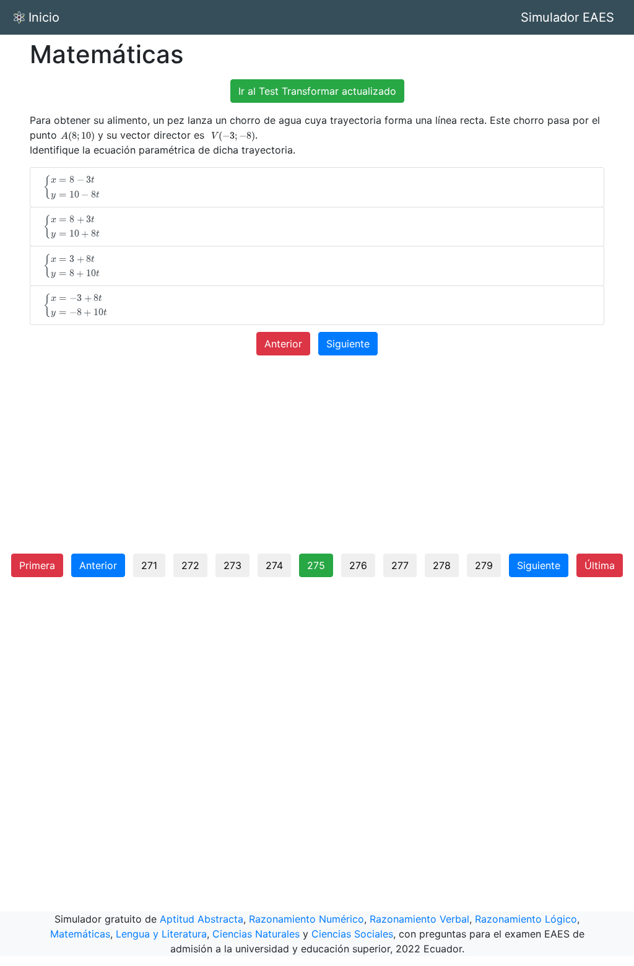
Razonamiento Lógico (526, 919)
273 (232, 565)
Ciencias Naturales (256, 934)
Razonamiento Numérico (306, 919)
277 (400, 565)
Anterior (283, 343)
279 (484, 565)
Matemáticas (80, 934)
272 (190, 565)
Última (599, 565)
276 (358, 565)
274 (274, 565)
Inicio (43, 17)
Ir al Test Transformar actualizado (317, 91)
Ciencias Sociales (352, 934)
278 (442, 565)
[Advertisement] (317, 459)
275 (316, 565)
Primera (37, 565)
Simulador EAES (567, 17)
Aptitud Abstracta (201, 919)
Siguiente (348, 343)
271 (149, 565)
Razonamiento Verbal (419, 919)
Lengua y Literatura (161, 934)
